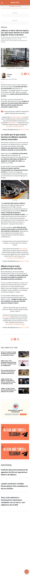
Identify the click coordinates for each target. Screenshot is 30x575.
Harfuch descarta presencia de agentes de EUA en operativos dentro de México (14, 472)
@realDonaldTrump (17, 117)
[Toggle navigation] (2, 2)
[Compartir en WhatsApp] (22, 74)
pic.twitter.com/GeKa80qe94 (15, 258)
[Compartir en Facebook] (25, 74)
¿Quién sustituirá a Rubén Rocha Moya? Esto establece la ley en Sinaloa (14, 486)
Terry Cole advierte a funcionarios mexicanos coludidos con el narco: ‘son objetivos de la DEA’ (13, 501)
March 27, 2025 (24, 129)
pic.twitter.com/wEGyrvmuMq (15, 324)
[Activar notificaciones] (27, 571)
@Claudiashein (13, 123)
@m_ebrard (23, 249)
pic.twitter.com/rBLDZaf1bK (15, 126)
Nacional (4, 27)
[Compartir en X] (28, 74)
